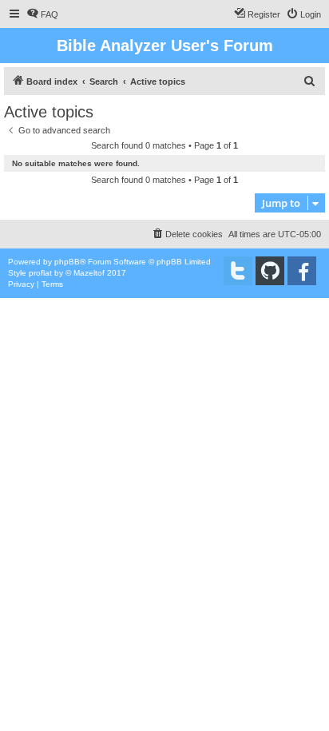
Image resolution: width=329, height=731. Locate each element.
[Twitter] (238, 270)
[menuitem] (42, 14)
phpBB (67, 261)
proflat (40, 272)
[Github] (270, 270)
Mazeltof (89, 272)
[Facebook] (301, 270)
